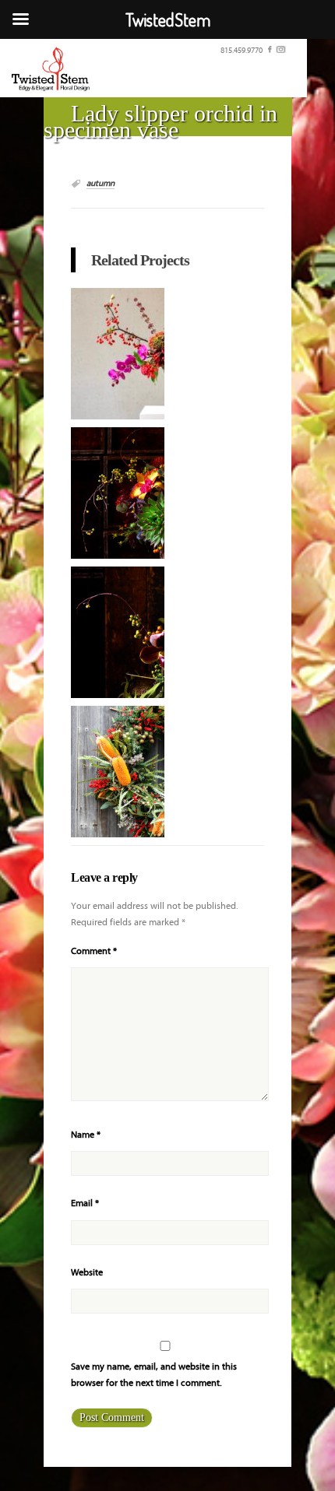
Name (85, 1135)
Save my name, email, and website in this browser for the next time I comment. (154, 1375)
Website (87, 1273)
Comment (94, 951)
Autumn (100, 183)
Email (85, 1203)
